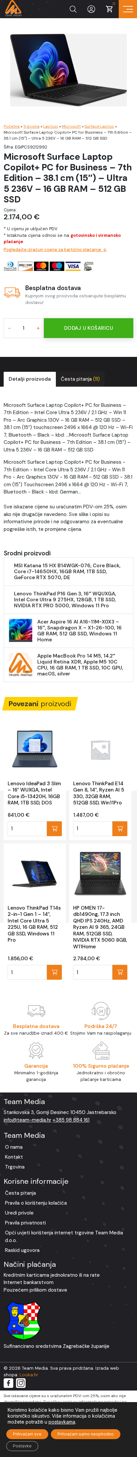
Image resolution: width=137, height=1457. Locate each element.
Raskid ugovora (22, 1250)
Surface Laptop (99, 126)
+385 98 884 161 (71, 1120)
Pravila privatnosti (25, 1223)
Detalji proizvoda (30, 379)
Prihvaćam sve (27, 1434)
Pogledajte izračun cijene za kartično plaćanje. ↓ (55, 249)
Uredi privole (19, 1213)
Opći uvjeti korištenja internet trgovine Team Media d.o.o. (64, 1236)
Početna (12, 126)
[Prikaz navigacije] (128, 9)
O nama (14, 1147)
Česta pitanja (80, 379)
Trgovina (31, 126)
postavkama (62, 1422)
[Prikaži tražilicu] (73, 9)
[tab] (30, 379)
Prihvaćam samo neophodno (86, 1434)
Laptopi (50, 126)
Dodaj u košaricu (88, 328)
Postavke (22, 1445)
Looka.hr (29, 1375)
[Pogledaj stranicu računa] (91, 9)
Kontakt (14, 1157)
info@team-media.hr (27, 1120)
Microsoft (71, 126)
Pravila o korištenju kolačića (36, 1203)
